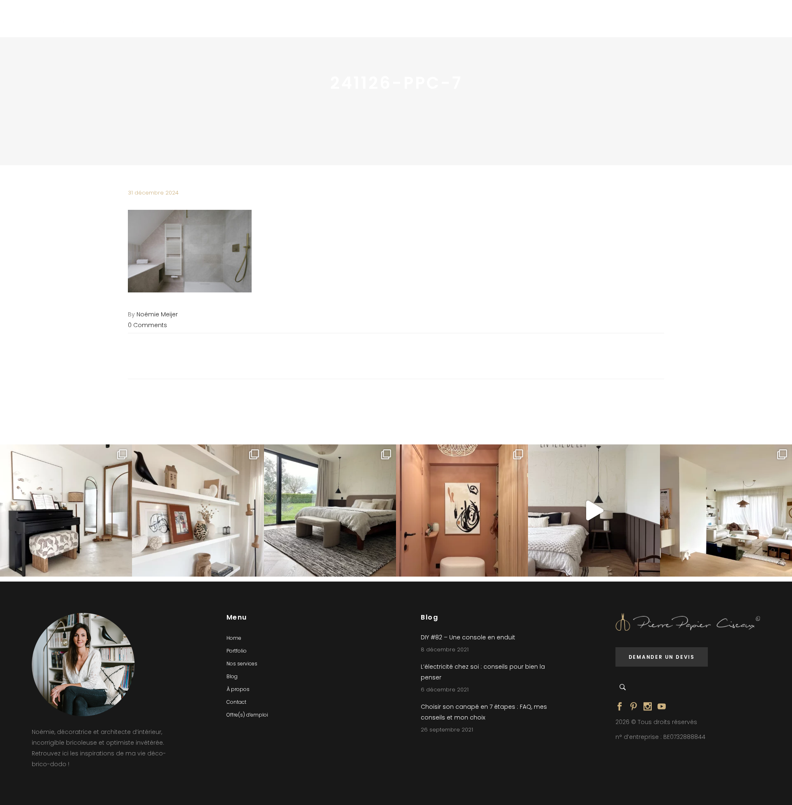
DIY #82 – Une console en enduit (468, 637)
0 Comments (147, 325)
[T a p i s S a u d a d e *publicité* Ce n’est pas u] (330, 510)
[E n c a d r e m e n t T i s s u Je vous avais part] (198, 510)
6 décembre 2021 (445, 689)
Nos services (241, 663)
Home (233, 637)
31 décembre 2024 (153, 193)
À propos (238, 689)
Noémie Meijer (157, 314)
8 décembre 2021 (445, 649)
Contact (236, 701)
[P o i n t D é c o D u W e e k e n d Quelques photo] (462, 510)
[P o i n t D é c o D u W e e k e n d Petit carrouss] (726, 510)
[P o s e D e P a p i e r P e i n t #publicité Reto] (594, 510)
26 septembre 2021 (447, 730)
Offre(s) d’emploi (247, 714)
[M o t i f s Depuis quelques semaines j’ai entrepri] (66, 510)
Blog (232, 676)
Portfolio (236, 650)
